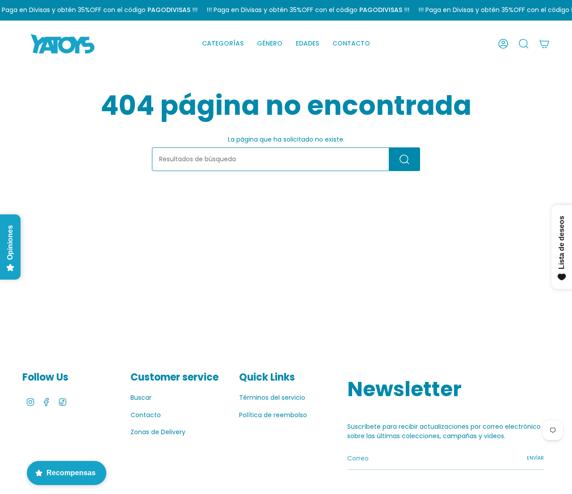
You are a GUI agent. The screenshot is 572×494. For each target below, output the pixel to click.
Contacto (145, 414)
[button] (222, 44)
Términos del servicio (272, 397)
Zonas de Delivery (157, 431)
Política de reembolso (273, 414)
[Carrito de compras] (544, 43)
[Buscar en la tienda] (404, 159)
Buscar (140, 397)
